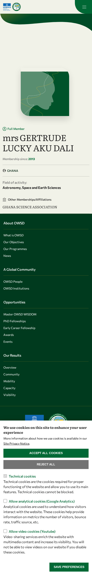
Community (11, 374)
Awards (8, 335)
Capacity (9, 388)
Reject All (46, 464)
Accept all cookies (46, 453)
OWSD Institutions (16, 288)
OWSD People (12, 281)
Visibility (9, 395)
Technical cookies (22, 476)
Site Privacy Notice (16, 443)
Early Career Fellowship (19, 328)
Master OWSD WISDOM (19, 314)
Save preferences (69, 567)
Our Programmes (15, 249)
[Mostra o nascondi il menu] (83, 7)
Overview (9, 367)
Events (7, 341)
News (7, 255)
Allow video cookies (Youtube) (32, 531)
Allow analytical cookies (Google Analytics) (42, 501)
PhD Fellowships (14, 321)
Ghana (12, 170)
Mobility (9, 381)
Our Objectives (13, 242)
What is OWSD (13, 235)
